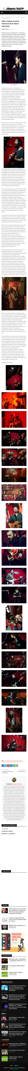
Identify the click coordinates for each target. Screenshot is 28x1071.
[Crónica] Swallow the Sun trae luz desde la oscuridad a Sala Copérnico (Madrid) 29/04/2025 (17, 1025)
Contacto (16, 1065)
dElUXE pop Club (18, 760)
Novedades (15, 761)
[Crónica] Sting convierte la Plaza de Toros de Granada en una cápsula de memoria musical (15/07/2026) (17, 988)
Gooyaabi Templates (14, 1068)
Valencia (6, 17)
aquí (5, 185)
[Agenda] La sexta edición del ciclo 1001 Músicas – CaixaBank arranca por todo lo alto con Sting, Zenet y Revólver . (17, 1006)
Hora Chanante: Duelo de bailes (17, 965)
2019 (6, 760)
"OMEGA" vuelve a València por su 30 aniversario (17, 926)
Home (11, 1065)
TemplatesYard (15, 1067)
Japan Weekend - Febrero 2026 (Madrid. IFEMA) (17, 1018)
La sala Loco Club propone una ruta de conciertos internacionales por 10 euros (17, 919)
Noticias (11, 761)
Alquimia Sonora (11, 760)
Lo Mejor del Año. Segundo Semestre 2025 (16, 973)
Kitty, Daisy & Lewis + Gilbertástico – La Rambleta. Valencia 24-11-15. (17, 959)
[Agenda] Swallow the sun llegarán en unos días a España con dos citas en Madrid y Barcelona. (17, 1033)
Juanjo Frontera (5, 29)
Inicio (3, 17)
